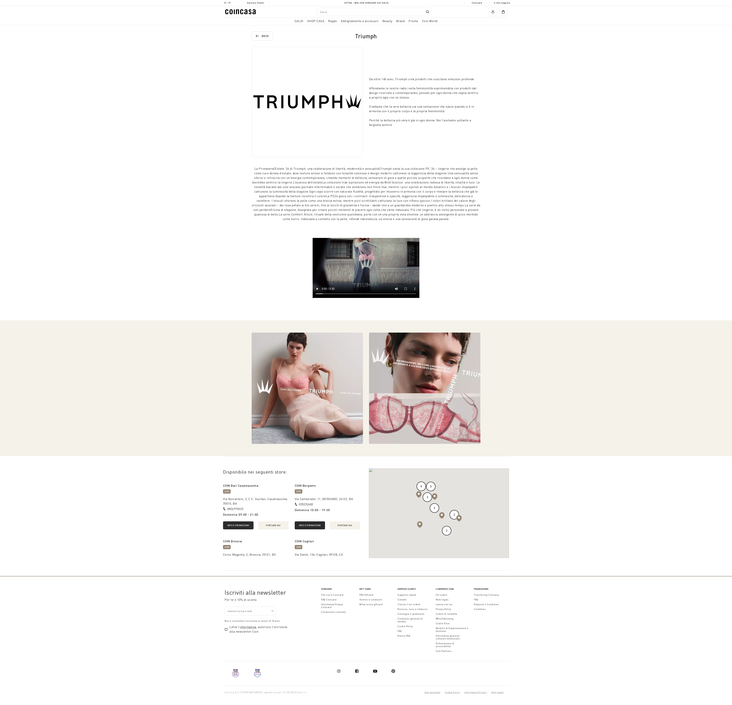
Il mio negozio (502, 2)
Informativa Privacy (476, 692)
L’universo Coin (445, 588)
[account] (493, 12)
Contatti (402, 599)
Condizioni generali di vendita (410, 620)
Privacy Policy (443, 609)
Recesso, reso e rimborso (412, 609)
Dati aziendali (432, 692)
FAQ (399, 631)
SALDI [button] (299, 21)
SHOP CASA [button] (315, 21)
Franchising (481, 588)
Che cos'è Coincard (332, 594)
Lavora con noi (444, 604)
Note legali (442, 599)
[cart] (503, 12)
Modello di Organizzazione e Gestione (452, 629)
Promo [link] (413, 21)
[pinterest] (393, 671)
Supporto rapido (406, 594)
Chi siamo (441, 594)
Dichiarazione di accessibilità (445, 645)
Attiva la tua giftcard (371, 604)
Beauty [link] (387, 21)
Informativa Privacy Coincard (332, 606)
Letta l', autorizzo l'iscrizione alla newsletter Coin (258, 629)
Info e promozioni (238, 525)
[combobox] (374, 12)
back (265, 36)
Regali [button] (332, 21)
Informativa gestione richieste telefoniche (448, 637)
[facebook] (357, 671)
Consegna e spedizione (411, 613)
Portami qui (273, 525)
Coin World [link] (429, 21)
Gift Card (365, 588)
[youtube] (375, 671)
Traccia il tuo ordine (409, 604)
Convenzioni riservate (333, 612)
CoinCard (326, 588)
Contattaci (480, 609)
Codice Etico (443, 623)
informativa (248, 627)
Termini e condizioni (370, 599)
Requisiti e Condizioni (486, 604)
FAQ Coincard (328, 599)
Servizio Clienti (255, 2)
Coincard (477, 2)
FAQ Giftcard (366, 594)
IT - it (227, 2)
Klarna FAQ (403, 635)
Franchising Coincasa (486, 594)
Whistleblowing (444, 618)
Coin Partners (444, 651)
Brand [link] (400, 21)
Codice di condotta (446, 613)
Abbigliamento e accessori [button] (360, 21)
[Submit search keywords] (427, 12)
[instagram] (338, 671)
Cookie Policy (405, 626)
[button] (419, 524)
